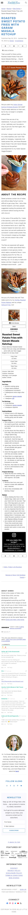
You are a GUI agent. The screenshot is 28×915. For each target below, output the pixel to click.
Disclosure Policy (14, 873)
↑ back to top (14, 842)
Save (14, 326)
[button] (11, 329)
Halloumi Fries (6, 305)
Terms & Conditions (14, 875)
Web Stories (14, 878)
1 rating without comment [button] (17, 627)
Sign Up (23, 889)
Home (3, 8)
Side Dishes (17, 8)
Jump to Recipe (9, 50)
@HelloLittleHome (13, 548)
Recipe (9, 8)
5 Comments (19, 41)
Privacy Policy (14, 870)
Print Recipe (15, 323)
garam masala (17, 396)
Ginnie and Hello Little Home (15, 619)
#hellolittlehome (9, 550)
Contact (14, 868)
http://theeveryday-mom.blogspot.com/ (12, 681)
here (17, 771)
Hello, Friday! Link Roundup (13, 567)
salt (13, 398)
